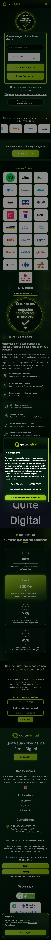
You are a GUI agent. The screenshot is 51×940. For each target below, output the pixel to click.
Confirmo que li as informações (25, 497)
